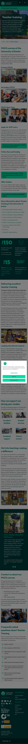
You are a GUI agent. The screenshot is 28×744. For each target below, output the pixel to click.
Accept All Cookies (14, 380)
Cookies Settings (14, 372)
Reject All (14, 376)
